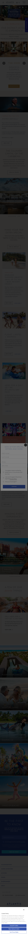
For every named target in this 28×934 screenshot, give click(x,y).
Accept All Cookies (14, 925)
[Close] (23, 909)
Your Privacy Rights (14, 932)
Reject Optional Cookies (14, 928)
